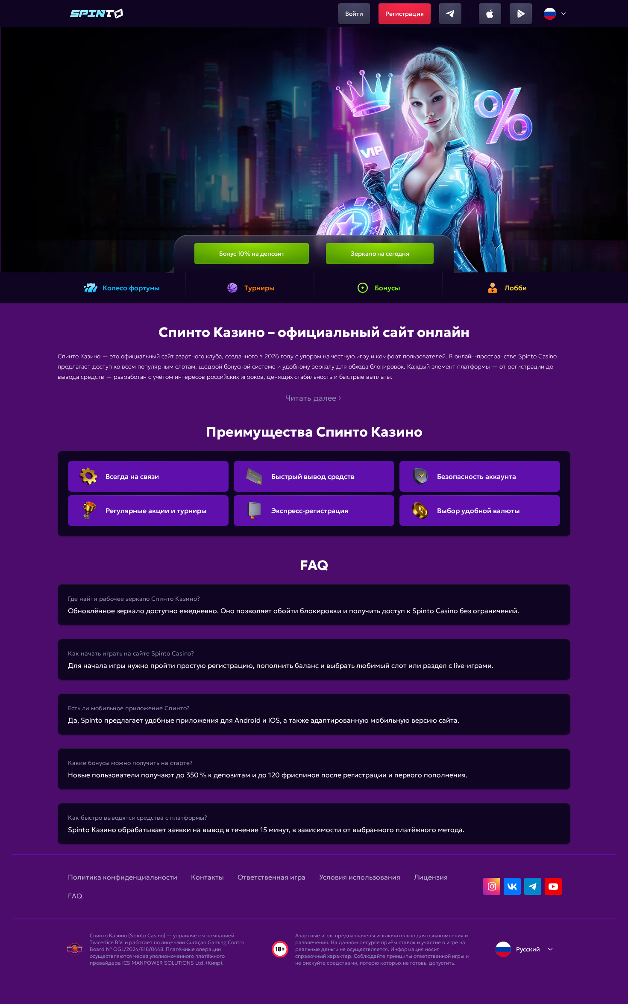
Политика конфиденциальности (122, 877)
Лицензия (431, 877)
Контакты (207, 877)
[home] (97, 14)
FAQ (75, 896)
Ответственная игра (271, 877)
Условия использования (359, 877)
